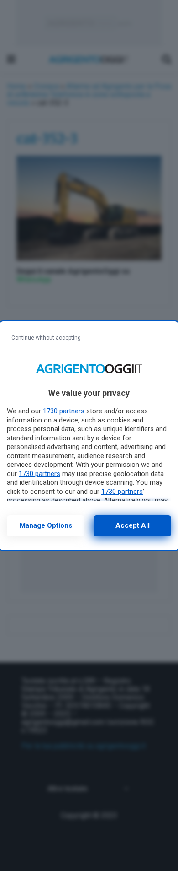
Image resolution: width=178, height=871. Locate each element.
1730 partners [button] (63, 411)
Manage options (46, 525)
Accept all (132, 525)
